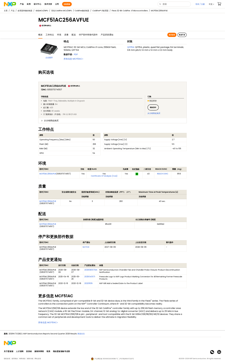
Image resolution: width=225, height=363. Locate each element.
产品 (12, 10)
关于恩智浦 (8, 351)
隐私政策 (7, 358)
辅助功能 (30, 358)
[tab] (112, 120)
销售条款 (22, 358)
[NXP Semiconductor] (10, 4)
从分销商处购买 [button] (51, 120)
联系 (48, 351)
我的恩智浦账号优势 (61, 351)
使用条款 (15, 358)
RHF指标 (135, 169)
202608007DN (90, 270)
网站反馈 (38, 358)
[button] (211, 4)
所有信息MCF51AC (73, 58)
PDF (76, 54)
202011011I (88, 283)
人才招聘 (20, 351)
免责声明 (100, 219)
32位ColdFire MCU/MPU (61, 10)
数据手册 (182, 35)
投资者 (29, 351)
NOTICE (86, 247)
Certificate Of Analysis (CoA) (104, 176)
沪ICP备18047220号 (126, 359)
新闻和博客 (39, 351)
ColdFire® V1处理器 (100, 10)
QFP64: (131, 47)
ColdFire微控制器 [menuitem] (82, 10)
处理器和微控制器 (25, 10)
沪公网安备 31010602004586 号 (106, 359)
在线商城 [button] (67, 4)
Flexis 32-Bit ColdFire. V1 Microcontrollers (130, 10)
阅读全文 (81, 333)
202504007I (89, 276)
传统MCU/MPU (42, 10)
